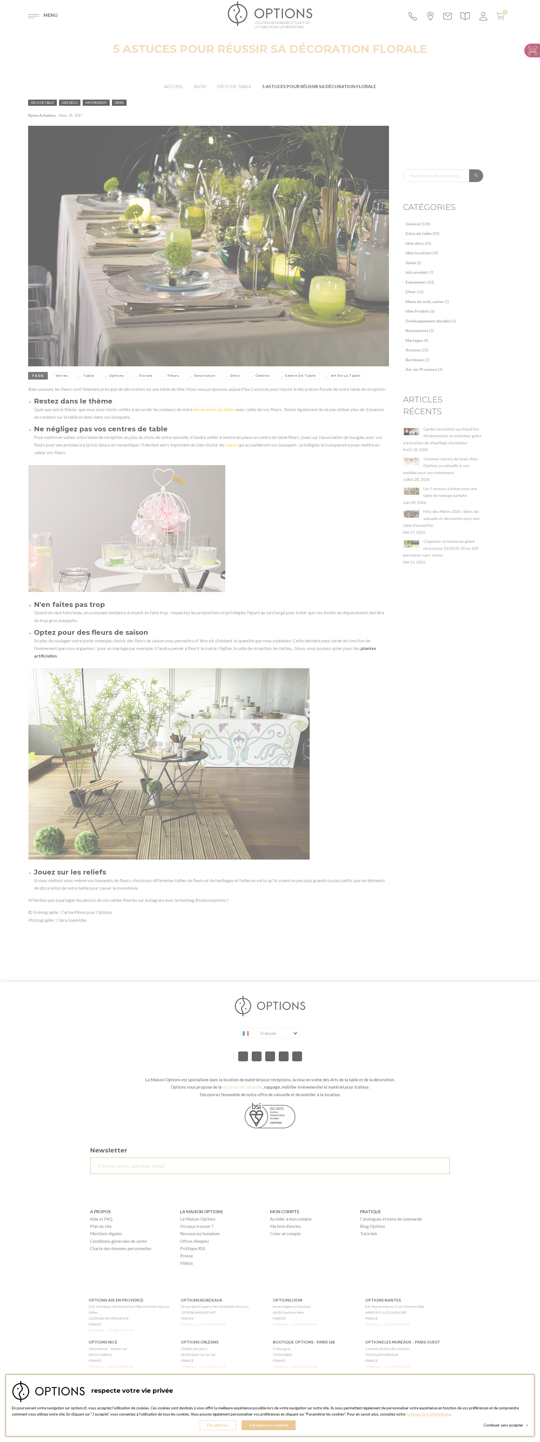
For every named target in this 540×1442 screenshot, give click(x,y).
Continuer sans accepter (505, 1425)
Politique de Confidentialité (428, 1414)
